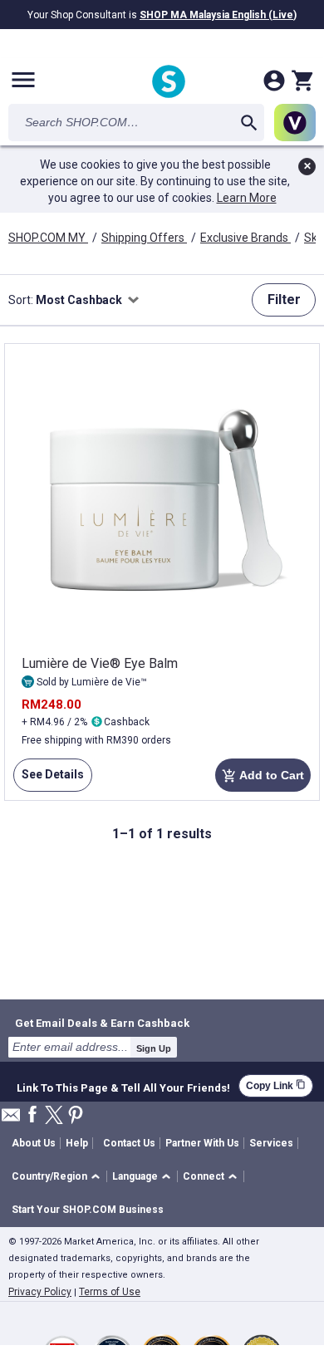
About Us (34, 1143)
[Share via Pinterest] (75, 1116)
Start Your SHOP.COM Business (88, 1209)
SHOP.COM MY (48, 237)
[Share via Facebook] (32, 1115)
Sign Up (153, 1048)
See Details (48, 780)
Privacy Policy (39, 1292)
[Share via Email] (11, 1119)
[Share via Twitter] (54, 1116)
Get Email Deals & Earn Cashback (102, 1023)
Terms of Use (109, 1292)
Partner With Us (202, 1143)
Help (77, 1143)
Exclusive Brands (245, 237)
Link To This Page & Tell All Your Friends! (123, 1086)
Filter (284, 299)
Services (271, 1143)
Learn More (247, 197)
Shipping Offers (144, 237)
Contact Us (129, 1143)
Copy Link (276, 1085)
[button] (58, 1177)
